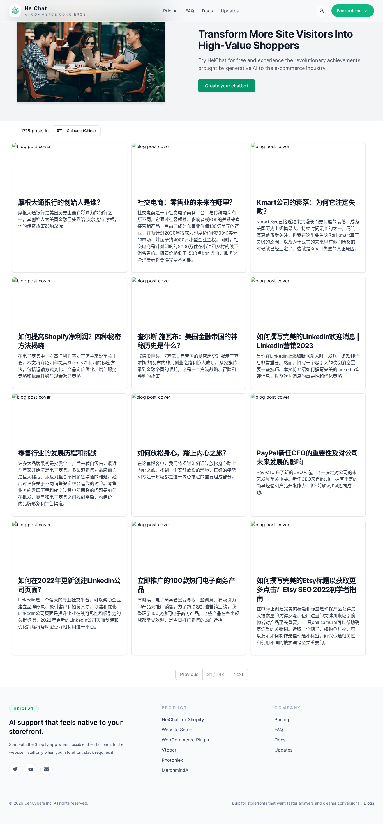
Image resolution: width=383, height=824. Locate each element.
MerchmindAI (176, 770)
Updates (230, 10)
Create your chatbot (226, 85)
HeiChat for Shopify (183, 719)
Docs (207, 10)
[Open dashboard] (322, 10)
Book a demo (349, 10)
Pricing (170, 10)
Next (238, 674)
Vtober (169, 750)
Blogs (369, 803)
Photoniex (172, 760)
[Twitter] (15, 769)
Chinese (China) (81, 130)
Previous (189, 674)
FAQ (190, 10)
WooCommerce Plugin (185, 740)
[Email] (46, 769)
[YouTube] (31, 769)
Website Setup (177, 729)
